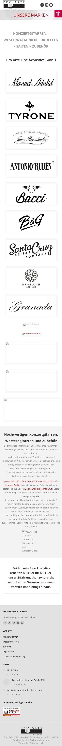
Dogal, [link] (28, 488)
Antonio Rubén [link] (18, 481)
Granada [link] (31, 481)
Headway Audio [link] (11, 485)
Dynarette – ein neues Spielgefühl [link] (28, 680)
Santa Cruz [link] (47, 488)
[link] (58, 13)
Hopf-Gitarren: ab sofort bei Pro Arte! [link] (25, 690)
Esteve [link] (39, 481)
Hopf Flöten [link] (12, 670)
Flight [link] (46, 481)
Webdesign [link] (31, 743)
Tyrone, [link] (6, 481)
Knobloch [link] (36, 488)
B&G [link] (52, 481)
